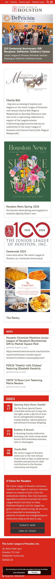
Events (10, 398)
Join (6, 2)
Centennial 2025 (16, 251)
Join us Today (27, 531)
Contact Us (7, 559)
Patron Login (24, 2)
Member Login (38, 2)
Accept (34, 572)
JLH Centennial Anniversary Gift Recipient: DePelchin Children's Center (27, 50)
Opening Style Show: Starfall (29, 404)
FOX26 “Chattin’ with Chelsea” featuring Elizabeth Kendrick (24, 367)
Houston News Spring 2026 (22, 206)
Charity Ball (13, 100)
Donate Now (27, 525)
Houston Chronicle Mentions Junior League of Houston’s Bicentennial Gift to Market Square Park (27, 341)
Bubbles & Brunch (24, 429)
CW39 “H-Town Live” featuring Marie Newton (24, 381)
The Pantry (13, 317)
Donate (14, 2)
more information (19, 572)
